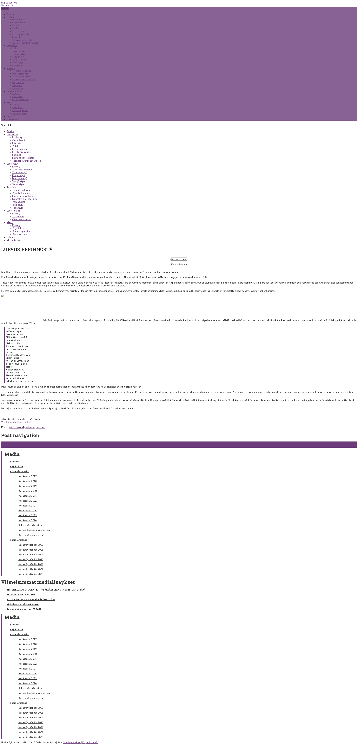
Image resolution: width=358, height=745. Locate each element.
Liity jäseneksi (18, 31)
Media (10, 102)
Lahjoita (10, 116)
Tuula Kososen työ (21, 51)
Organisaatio (18, 22)
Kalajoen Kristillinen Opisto (25, 43)
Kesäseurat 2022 (27, 500)
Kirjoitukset (16, 466)
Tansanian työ (18, 54)
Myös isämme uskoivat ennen (23, 604)
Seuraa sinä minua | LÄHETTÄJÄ (24, 609)
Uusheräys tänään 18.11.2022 (18, 442)
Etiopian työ (18, 57)
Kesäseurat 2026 (27, 520)
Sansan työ (17, 65)
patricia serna (16, 427)
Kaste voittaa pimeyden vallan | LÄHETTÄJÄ (31, 599)
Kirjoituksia (17, 107)
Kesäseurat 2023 (27, 505)
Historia (16, 25)
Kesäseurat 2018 (27, 481)
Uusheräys (12, 17)
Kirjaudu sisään (90, 742)
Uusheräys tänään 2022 (30, 569)
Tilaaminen (17, 96)
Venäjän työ (17, 62)
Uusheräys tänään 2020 (30, 559)
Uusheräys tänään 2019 (30, 554)
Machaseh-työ (19, 59)
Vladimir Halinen (72, 742)
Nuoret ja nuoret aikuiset (24, 79)
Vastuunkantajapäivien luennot (34, 530)
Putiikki (15, 28)
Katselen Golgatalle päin (31, 534)
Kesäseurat (17, 88)
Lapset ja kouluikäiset (22, 76)
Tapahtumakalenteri (21, 70)
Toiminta (11, 68)
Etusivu (10, 14)
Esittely (16, 48)
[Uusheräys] (8, 5)
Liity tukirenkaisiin (20, 34)
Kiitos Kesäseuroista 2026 (21, 594)
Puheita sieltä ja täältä (30, 525)
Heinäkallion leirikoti (22, 40)
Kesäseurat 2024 (27, 510)
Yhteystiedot (13, 119)
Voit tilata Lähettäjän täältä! (16, 422)
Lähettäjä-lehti (14, 91)
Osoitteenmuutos (20, 99)
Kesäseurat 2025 (27, 515)
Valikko (5, 9)
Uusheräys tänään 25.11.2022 (18, 446)
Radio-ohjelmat (19, 113)
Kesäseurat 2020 (27, 490)
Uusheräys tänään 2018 (30, 549)
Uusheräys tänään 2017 (30, 544)
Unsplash (40, 427)
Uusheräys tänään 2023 (30, 574)
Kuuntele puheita (20, 110)
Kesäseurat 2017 (27, 476)
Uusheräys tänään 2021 (30, 564)
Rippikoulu (17, 85)
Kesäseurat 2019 (27, 486)
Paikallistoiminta (20, 73)
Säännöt (16, 37)
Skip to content (9, 2)
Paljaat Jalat (18, 82)
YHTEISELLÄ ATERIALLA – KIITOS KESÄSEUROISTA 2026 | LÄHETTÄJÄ (46, 589)
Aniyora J (30, 427)
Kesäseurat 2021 (27, 495)
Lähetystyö (12, 45)
